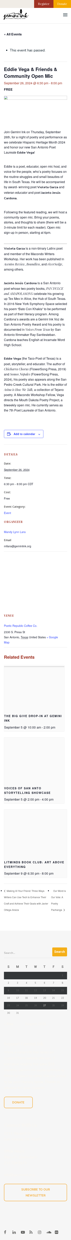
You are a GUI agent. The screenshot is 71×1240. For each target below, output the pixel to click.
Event (7, 513)
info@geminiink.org (19, 1175)
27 (44, 1005)
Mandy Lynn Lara (15, 532)
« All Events (13, 34)
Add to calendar (24, 434)
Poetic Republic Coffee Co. (20, 626)
